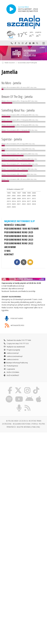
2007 (9, 198)
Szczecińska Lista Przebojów (27, 63)
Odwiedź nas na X (19, 43)
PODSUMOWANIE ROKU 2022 (18, 243)
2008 (14, 198)
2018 (34, 201)
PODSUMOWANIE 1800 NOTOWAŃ (21, 228)
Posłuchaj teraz (12, 366)
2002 (14, 196)
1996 (14, 193)
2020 (14, 204)
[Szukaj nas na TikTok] (36, 387)
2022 (24, 204)
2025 (9, 207)
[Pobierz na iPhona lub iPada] (39, 396)
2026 (14, 207)
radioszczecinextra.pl (14, 356)
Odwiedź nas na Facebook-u (15, 43)
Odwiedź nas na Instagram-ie (22, 43)
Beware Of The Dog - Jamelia (17, 96)
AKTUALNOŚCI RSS (17, 325)
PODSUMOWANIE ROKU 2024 (18, 236)
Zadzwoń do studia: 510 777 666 (18, 340)
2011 (29, 198)
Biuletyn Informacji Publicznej (17, 363)
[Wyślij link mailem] (30, 262)
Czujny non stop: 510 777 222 (17, 343)
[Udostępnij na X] (24, 262)
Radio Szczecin (10, 63)
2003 (19, 196)
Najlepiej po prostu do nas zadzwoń (12, 43)
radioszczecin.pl (12, 353)
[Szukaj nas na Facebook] (10, 387)
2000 (34, 193)
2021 (19, 204)
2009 (19, 198)
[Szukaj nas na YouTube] (19, 396)
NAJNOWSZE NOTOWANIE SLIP (19, 221)
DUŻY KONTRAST (12, 375)
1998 (24, 193)
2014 (14, 201)
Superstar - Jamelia (12, 139)
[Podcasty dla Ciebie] (19, 405)
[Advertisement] (23, 458)
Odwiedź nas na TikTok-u (26, 43)
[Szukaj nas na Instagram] (27, 387)
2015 (19, 201)
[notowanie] (23, 279)
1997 (19, 193)
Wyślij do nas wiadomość (33, 43)
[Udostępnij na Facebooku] (17, 262)
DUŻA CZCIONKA (12, 372)
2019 (9, 204)
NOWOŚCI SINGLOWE (15, 225)
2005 (29, 196)
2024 (34, 204)
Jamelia (9, 71)
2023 (29, 204)
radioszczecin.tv (12, 359)
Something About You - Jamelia (18, 110)
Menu (43, 43)
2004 (24, 196)
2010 (24, 198)
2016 (24, 201)
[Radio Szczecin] (23, 22)
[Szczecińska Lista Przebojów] (23, 53)
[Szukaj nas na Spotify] (9, 396)
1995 (9, 193)
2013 (9, 201)
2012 (34, 198)
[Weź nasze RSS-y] (27, 405)
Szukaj (37, 43)
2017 (29, 201)
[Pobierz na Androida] (29, 396)
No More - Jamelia (11, 83)
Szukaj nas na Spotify (30, 43)
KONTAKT (9, 254)
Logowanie (10, 369)
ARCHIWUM (10, 247)
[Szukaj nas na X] (18, 387)
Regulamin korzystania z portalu (25, 424)
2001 (9, 196)
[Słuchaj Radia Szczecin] (11, 9)
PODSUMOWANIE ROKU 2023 (18, 239)
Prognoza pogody (13, 350)
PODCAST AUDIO (16, 318)
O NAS (7, 250)
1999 (29, 193)
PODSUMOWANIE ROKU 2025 (18, 232)
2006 (34, 196)
